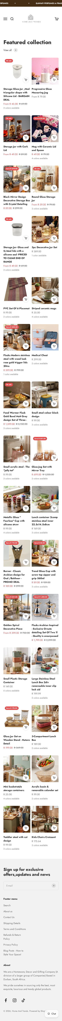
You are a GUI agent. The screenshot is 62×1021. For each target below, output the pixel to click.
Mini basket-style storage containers (13, 788)
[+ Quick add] (26, 80)
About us (7, 911)
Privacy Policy (10, 944)
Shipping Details (11, 923)
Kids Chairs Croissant (44, 837)
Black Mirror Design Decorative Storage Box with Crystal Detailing (16, 200)
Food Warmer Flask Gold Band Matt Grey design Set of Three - (15, 416)
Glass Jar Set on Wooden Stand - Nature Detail (16, 740)
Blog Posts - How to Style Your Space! (13, 952)
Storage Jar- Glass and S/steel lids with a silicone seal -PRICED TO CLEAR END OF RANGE (16, 254)
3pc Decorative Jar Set (44, 247)
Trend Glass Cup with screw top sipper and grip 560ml (44, 574)
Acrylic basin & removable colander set (45, 788)
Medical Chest (40, 355)
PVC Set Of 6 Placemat (16, 308)
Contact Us (8, 917)
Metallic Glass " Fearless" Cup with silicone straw (14, 520)
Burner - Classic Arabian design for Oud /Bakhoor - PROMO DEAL (14, 576)
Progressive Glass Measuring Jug (42, 90)
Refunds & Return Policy (12, 936)
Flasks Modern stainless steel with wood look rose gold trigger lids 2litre (16, 360)
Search (7, 905)
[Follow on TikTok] (23, 1000)
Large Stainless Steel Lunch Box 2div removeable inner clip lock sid (44, 684)
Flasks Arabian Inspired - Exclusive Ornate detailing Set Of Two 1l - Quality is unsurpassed (45, 630)
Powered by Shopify (38, 1011)
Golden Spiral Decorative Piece (12, 626)
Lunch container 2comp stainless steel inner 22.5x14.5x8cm (45, 520)
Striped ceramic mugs (44, 308)
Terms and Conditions (14, 929)
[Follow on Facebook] (5, 1000)
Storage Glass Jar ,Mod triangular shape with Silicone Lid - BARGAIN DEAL (16, 94)
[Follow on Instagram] (14, 1000)
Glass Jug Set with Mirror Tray (42, 468)
